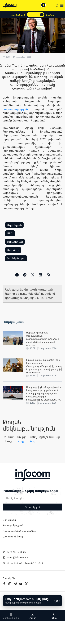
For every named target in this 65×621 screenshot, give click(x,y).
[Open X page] (26, 583)
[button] (17, 275)
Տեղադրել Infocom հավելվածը (27, 600)
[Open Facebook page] (4, 583)
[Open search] (57, 5)
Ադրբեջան (14, 225)
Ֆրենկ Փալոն (16, 258)
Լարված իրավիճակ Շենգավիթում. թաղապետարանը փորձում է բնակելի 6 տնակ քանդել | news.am (42, 338)
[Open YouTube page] (20, 583)
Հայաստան (15, 242)
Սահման (13, 250)
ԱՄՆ (10, 233)
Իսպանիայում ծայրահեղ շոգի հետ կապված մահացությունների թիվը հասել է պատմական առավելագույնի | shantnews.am (44, 366)
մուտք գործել (24, 441)
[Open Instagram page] (9, 583)
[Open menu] (61, 5)
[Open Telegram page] (15, 583)
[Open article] (13, 338)
